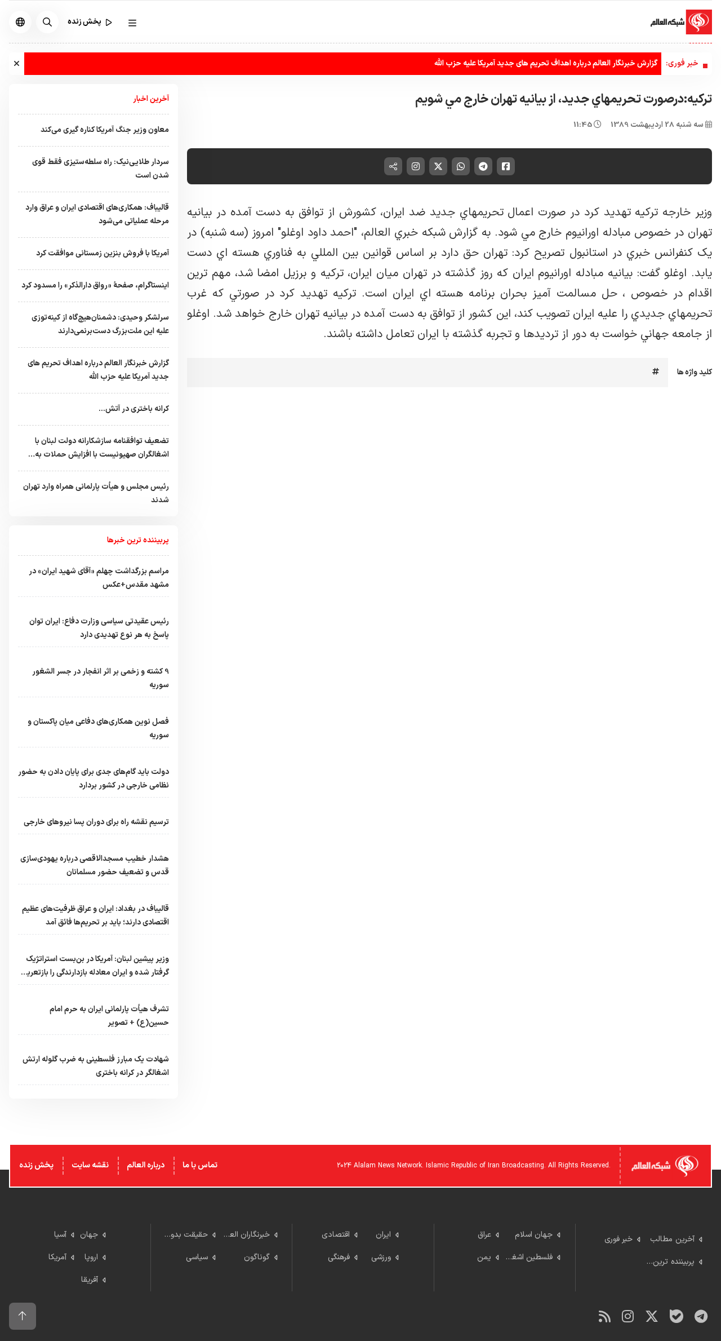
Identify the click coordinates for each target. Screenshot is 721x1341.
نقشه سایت (90, 1165)
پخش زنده (36, 1165)
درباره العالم (145, 1165)
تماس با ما (200, 1165)
